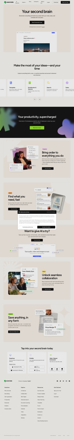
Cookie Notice (37, 223)
